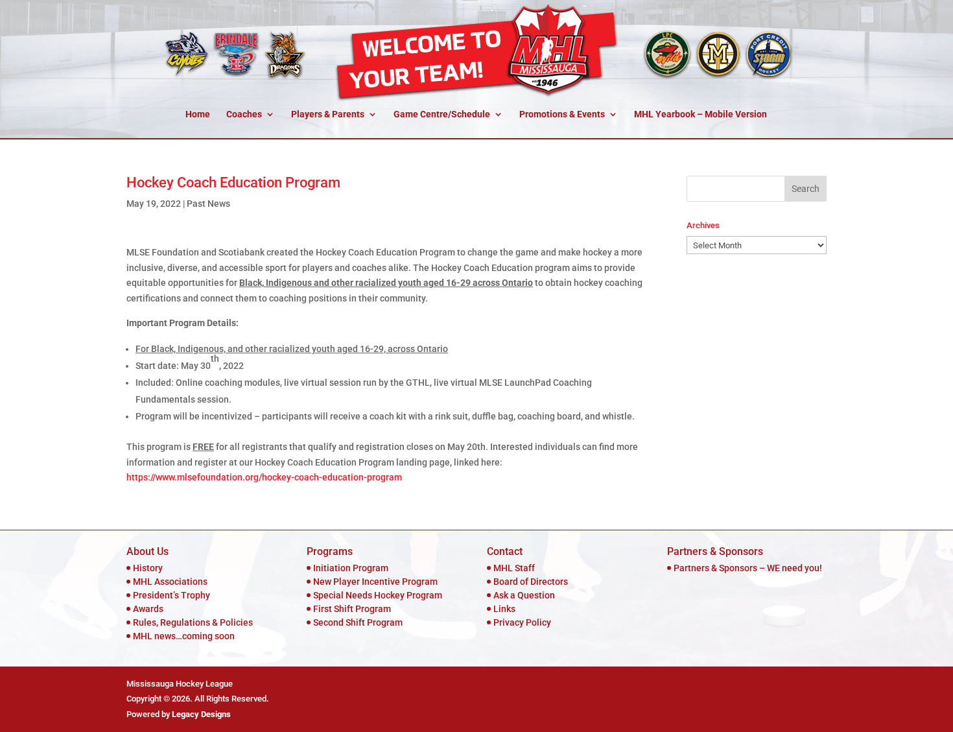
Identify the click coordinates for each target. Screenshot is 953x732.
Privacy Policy (522, 622)
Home (197, 114)
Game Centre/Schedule (442, 114)
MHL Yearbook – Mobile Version (700, 114)
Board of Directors (530, 581)
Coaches (244, 114)
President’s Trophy (171, 595)
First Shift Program (352, 609)
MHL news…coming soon (184, 636)
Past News (208, 203)
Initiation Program (350, 568)
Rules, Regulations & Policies (193, 622)
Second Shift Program (358, 622)
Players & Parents (327, 114)
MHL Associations (170, 581)
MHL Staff (514, 568)
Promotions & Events (562, 114)
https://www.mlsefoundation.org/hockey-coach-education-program (264, 477)
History (148, 568)
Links (504, 609)
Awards (148, 609)
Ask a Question (524, 595)
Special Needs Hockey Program (377, 595)
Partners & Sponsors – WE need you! (748, 568)
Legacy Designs (201, 714)
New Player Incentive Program (375, 581)
